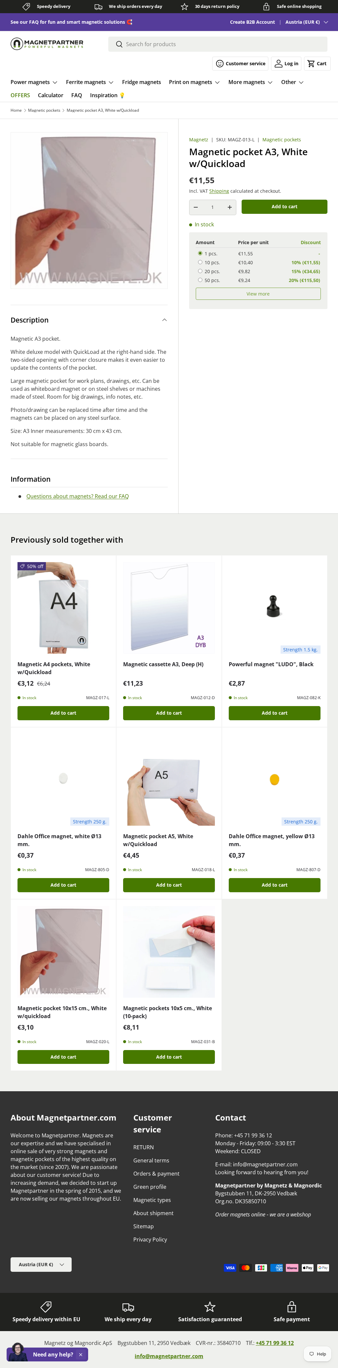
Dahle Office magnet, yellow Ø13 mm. (272, 840)
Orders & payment (156, 1173)
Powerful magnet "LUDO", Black (271, 664)
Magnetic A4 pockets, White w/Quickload (53, 668)
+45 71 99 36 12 (275, 1343)
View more (258, 294)
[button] (317, 64)
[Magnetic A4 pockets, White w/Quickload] (63, 608)
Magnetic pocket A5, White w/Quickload (158, 840)
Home (16, 110)
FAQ (76, 95)
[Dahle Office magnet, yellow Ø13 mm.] (275, 780)
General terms (151, 1160)
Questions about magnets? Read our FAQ (77, 496)
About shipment (153, 1213)
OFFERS (20, 95)
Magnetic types (152, 1200)
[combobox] (217, 44)
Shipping (219, 191)
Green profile (149, 1186)
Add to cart (284, 206)
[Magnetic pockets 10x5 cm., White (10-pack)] (169, 952)
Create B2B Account (252, 22)
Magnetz (198, 139)
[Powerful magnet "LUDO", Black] (275, 608)
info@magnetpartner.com (169, 1356)
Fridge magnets (141, 82)
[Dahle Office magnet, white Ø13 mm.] (63, 780)
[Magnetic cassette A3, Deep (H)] (169, 608)
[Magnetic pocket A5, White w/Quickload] (169, 780)
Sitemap (143, 1226)
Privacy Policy (150, 1239)
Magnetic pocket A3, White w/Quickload (103, 110)
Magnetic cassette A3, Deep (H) (163, 664)
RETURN (143, 1147)
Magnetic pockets (44, 110)
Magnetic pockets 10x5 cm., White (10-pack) (167, 1012)
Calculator (50, 95)
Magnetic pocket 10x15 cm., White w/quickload (62, 1012)
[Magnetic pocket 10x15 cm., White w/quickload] (63, 952)
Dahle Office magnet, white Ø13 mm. (59, 840)
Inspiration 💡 (107, 95)
